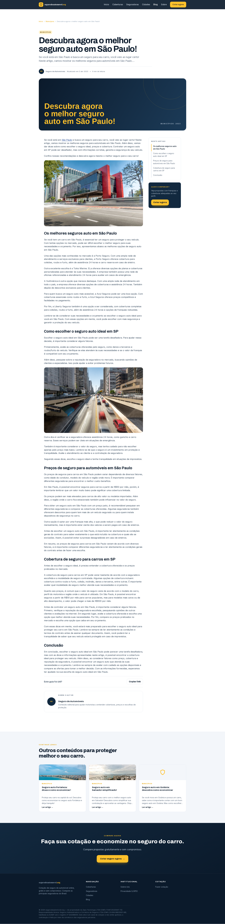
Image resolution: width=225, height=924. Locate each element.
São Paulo (67, 140)
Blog (155, 4)
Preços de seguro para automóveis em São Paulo (164, 162)
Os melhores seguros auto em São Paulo (165, 147)
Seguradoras (132, 4)
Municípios (50, 21)
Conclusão (157, 175)
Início (106, 4)
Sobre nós (125, 887)
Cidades (146, 4)
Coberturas (117, 4)
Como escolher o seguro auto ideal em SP (163, 154)
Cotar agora (178, 4)
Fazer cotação (161, 887)
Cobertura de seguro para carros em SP (164, 169)
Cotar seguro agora (112, 859)
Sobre (164, 4)
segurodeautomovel (49, 882)
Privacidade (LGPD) (129, 891)
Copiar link (135, 681)
